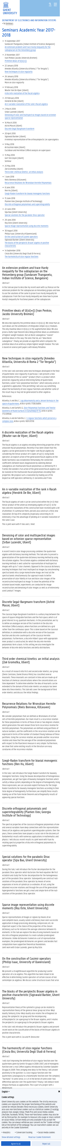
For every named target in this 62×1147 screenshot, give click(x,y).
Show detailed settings (11, 1137)
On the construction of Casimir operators (21, 236)
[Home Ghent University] (11, 7)
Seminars (9, 23)
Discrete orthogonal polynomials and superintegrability (27, 204)
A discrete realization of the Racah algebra (22, 93)
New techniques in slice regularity (18, 71)
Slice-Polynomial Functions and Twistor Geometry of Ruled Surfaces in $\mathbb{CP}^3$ (29, 409)
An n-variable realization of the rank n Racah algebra (26, 103)
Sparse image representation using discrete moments (26, 225)
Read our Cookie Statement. (39, 1137)
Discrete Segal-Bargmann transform (19, 128)
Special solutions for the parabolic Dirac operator (25, 214)
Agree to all (16, 1143)
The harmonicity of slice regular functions (21, 256)
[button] (55, 4)
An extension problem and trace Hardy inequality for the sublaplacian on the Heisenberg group (27, 48)
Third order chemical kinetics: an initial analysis (24, 171)
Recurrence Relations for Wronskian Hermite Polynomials (28, 182)
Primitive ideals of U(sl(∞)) (16, 60)
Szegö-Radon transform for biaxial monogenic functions (27, 193)
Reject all (46, 1143)
